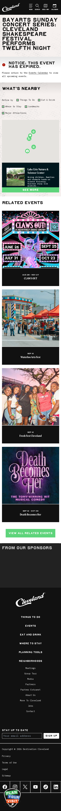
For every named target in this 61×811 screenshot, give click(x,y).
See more (30, 189)
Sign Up (51, 735)
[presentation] (16, 177)
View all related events (30, 533)
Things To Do (27, 100)
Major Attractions (15, 113)
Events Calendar (38, 72)
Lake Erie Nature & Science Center (38, 171)
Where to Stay (13, 106)
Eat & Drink (48, 100)
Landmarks (33, 106)
